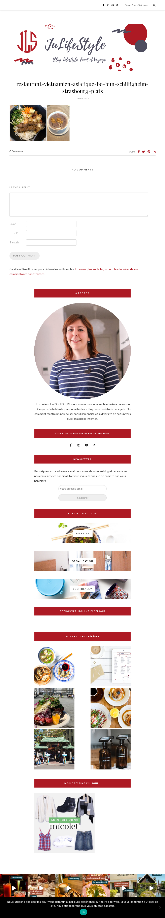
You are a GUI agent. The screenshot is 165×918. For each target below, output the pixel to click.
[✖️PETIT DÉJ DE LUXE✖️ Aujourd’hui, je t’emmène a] (41, 888)
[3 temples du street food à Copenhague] (54, 708)
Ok (83, 912)
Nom (12, 224)
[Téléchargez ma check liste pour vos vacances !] (111, 666)
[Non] (160, 907)
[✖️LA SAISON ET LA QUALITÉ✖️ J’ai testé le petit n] (124, 888)
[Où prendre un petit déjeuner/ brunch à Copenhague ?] (111, 708)
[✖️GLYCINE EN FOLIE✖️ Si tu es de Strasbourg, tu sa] (151, 888)
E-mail (13, 233)
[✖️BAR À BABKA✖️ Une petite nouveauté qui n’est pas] (68, 888)
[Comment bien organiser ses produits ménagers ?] (111, 749)
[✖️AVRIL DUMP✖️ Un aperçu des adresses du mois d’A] (96, 888)
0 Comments (16, 151)
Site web (14, 242)
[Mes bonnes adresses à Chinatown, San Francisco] (54, 749)
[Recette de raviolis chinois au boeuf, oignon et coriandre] (54, 666)
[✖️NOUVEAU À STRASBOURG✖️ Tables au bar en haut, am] (14, 888)
